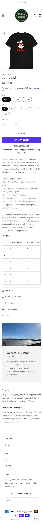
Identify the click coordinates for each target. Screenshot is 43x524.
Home (7, 460)
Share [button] (7, 315)
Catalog (8, 465)
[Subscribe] (35, 500)
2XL (35, 109)
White (27, 99)
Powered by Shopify (27, 519)
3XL (5, 114)
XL (27, 109)
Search (7, 445)
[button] (3, 15)
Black (6, 99)
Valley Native (18, 519)
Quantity (5, 120)
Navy (17, 99)
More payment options (21, 146)
